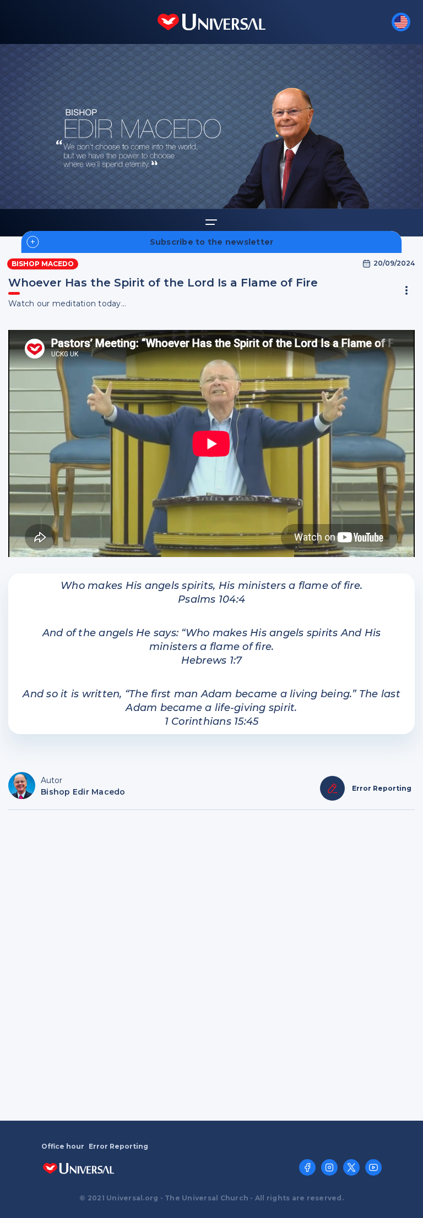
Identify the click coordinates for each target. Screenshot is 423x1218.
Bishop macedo (43, 264)
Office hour (62, 1146)
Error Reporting (118, 1146)
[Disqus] (211, 963)
